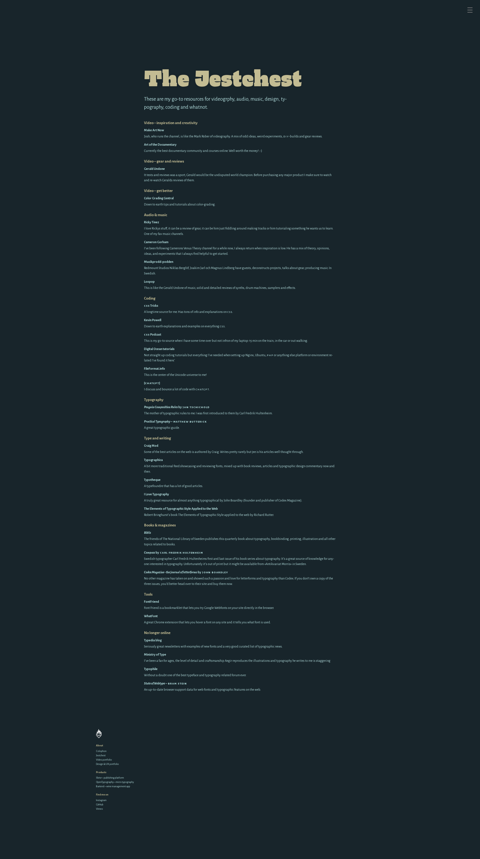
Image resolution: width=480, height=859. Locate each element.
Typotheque (152, 480)
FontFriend (151, 601)
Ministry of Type (155, 654)
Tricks (151, 305)
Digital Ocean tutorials (159, 349)
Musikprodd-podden (158, 262)
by (176, 407)
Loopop (149, 281)
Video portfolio (104, 759)
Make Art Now (154, 130)
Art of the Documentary (160, 144)
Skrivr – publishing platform (110, 777)
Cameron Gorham (156, 242)
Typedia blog (153, 640)
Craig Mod (151, 445)
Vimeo (99, 808)
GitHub (99, 804)
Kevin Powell (152, 320)
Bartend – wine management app (113, 786)
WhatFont (151, 616)
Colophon (101, 751)
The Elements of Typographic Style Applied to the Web (181, 508)
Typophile (151, 669)
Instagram (101, 800)
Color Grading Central (159, 198)
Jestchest (101, 755)
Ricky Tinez (151, 222)
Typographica (153, 460)
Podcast (152, 334)
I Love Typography (156, 494)
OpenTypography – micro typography (115, 782)
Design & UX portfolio (107, 764)
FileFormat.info (154, 368)
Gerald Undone (154, 169)
